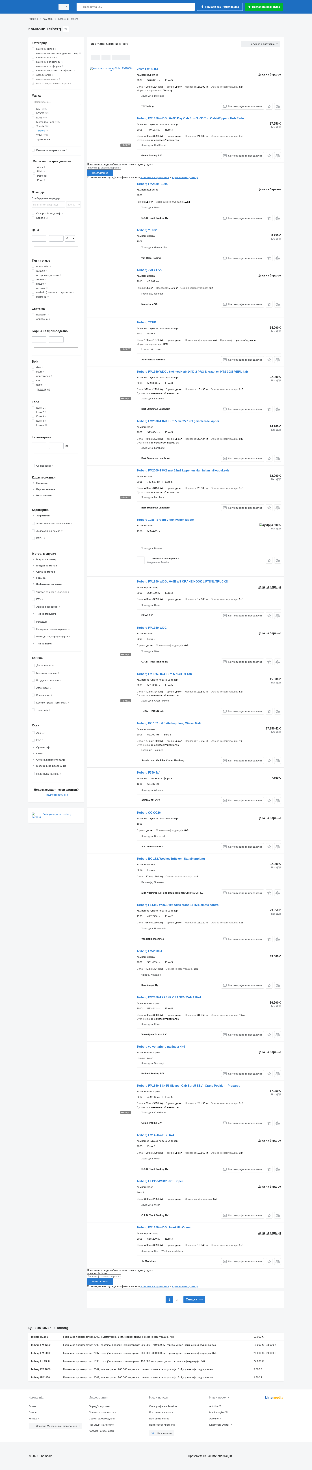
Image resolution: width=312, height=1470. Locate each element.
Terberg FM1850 (40, 1377)
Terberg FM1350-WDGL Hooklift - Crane (163, 1227)
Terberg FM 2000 (41, 1353)
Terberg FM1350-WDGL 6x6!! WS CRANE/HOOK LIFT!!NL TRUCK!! (182, 581)
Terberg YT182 (147, 230)
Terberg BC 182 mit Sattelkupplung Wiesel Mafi (169, 723)
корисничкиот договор (185, 177)
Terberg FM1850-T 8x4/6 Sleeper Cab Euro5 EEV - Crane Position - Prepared (188, 1085)
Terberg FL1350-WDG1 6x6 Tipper (160, 1181)
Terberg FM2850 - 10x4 (152, 183)
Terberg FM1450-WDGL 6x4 (155, 1135)
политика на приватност (154, 177)
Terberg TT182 (147, 322)
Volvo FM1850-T (148, 69)
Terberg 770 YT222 (149, 270)
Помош (33, 1412)
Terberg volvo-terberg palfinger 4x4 (161, 1046)
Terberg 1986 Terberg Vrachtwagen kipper (165, 519)
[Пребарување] (80, 7)
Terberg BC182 (39, 1336)
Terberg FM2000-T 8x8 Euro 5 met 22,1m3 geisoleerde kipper (178, 421)
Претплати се (100, 172)
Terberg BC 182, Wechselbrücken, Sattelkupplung (171, 858)
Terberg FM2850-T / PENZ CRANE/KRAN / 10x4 (169, 997)
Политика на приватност (103, 1412)
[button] (269, 106)
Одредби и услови (99, 1406)
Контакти (34, 1418)
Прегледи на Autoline (101, 1424)
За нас (32, 1406)
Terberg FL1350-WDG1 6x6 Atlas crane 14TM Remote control (178, 904)
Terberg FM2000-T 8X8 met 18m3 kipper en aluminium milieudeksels (183, 470)
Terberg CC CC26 (149, 812)
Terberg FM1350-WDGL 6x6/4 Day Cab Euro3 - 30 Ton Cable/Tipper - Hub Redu (190, 118)
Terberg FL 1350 (40, 1361)
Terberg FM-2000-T (149, 951)
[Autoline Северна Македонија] (41, 7)
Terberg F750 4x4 (148, 772)
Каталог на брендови (101, 1430)
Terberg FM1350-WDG (152, 627)
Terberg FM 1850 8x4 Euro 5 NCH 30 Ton (164, 674)
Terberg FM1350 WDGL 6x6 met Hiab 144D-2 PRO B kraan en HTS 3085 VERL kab (192, 371)
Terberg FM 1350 (41, 1344)
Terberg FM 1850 (41, 1369)
